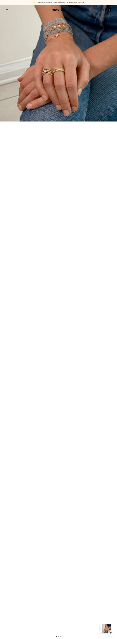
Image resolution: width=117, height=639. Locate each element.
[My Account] (99, 10)
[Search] (104, 10)
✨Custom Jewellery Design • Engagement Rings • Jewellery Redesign (58, 2)
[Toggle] (101, 628)
